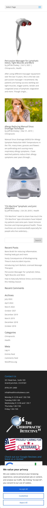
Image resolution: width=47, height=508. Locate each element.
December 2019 (11, 314)
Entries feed (10, 354)
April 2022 (9, 303)
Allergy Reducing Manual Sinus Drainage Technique (19, 127)
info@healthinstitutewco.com (17, 392)
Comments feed (11, 358)
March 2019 (10, 318)
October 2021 (10, 311)
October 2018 (10, 326)
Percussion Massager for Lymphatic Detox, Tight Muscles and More (21, 61)
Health (19, 68)
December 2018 (11, 322)
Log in (7, 350)
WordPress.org (11, 362)
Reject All (23, 502)
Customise (23, 496)
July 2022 (8, 299)
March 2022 (10, 307)
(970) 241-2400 (11, 387)
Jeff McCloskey (13, 65)
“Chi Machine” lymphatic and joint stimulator (20, 207)
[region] (23, 486)
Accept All (23, 489)
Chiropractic (10, 68)
